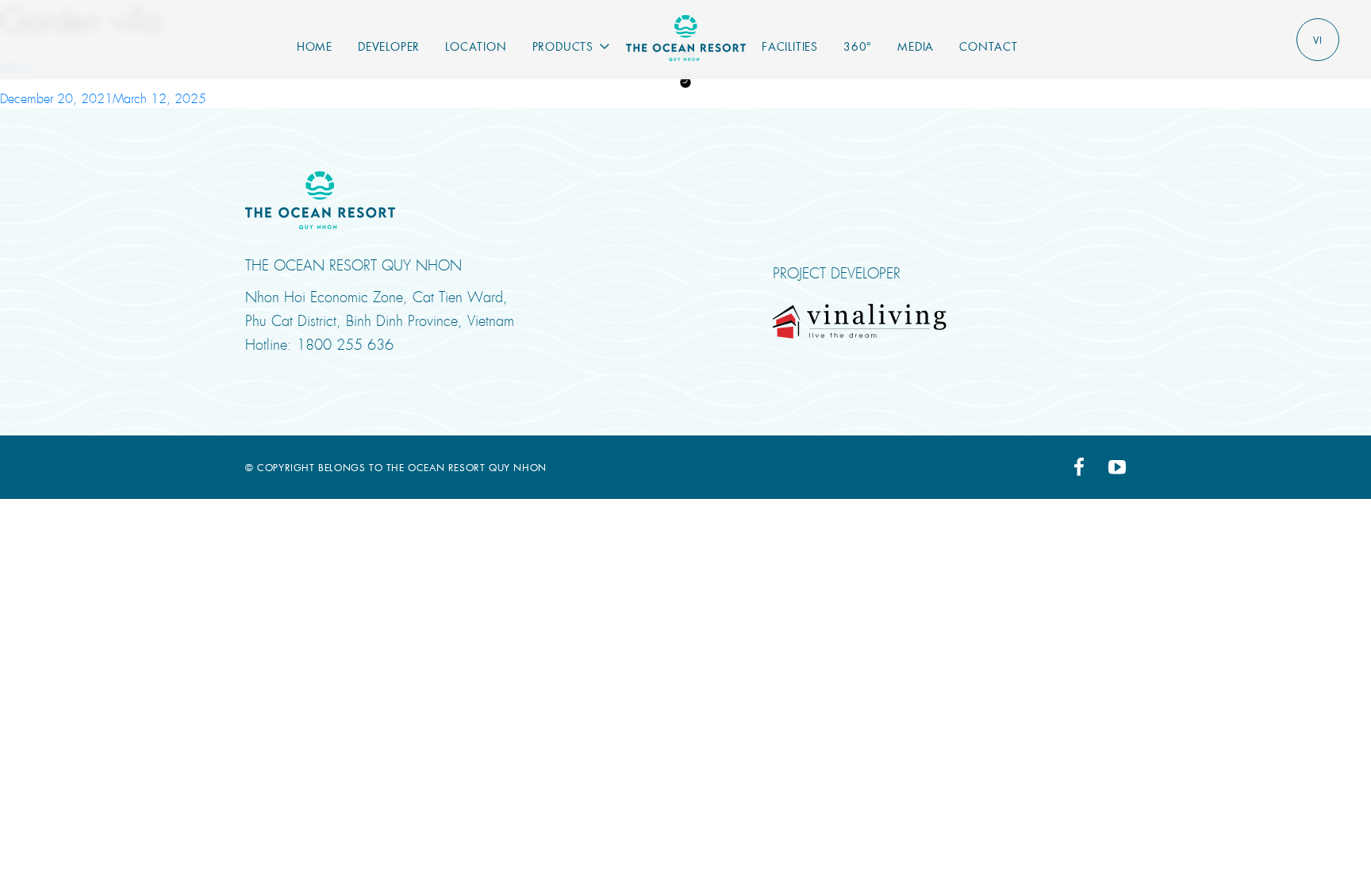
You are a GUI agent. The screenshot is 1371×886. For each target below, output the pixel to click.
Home (314, 46)
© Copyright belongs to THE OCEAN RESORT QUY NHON (396, 467)
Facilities (790, 46)
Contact (988, 46)
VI (1318, 40)
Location (475, 46)
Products (562, 46)
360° (857, 46)
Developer (389, 46)
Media (915, 46)
